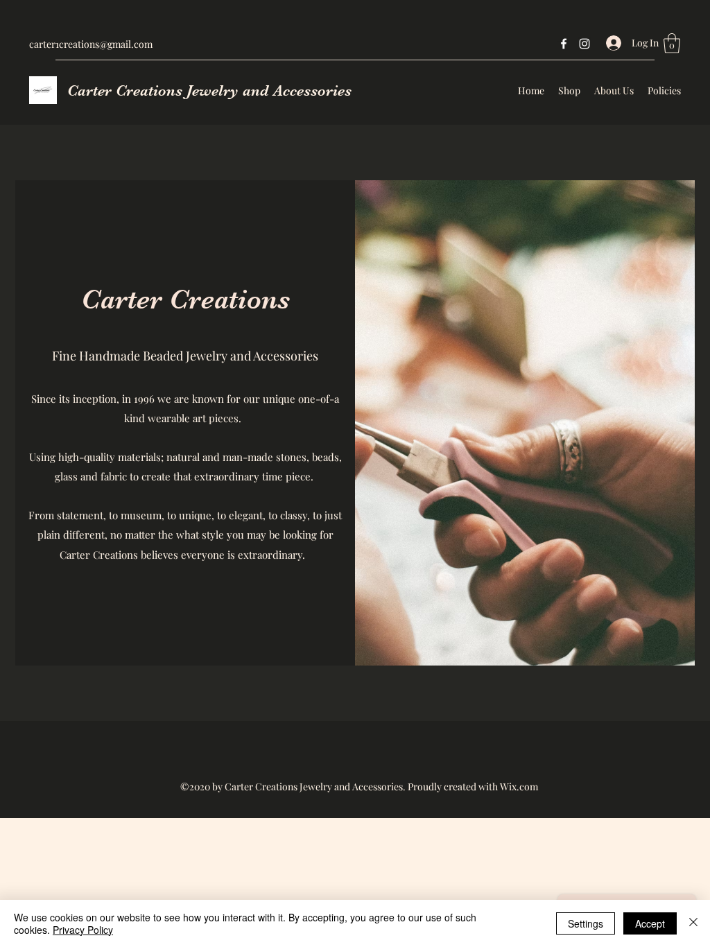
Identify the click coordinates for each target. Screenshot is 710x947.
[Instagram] (584, 44)
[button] (672, 43)
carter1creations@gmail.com (91, 44)
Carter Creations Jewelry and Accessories (209, 90)
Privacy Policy (83, 930)
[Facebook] (564, 44)
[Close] (693, 923)
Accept (650, 923)
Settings (585, 923)
